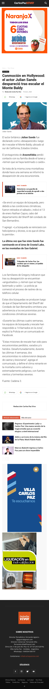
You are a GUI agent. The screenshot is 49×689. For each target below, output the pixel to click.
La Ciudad (30, 680)
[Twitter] (27, 671)
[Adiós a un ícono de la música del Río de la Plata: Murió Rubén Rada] (8, 440)
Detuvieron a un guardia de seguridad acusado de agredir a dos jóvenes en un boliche (30, 191)
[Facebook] (15, 671)
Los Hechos (21, 680)
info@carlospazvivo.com (30, 656)
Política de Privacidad (36, 682)
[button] (46, 3)
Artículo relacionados (11, 418)
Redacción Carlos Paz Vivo (13, 92)
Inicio (4, 68)
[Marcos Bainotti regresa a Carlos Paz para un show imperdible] (8, 450)
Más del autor (26, 418)
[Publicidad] (24, 30)
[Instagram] (21, 671)
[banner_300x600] (24, 531)
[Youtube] (33, 671)
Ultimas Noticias (10, 680)
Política (8, 682)
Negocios (25, 682)
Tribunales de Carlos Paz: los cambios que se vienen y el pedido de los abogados (30, 263)
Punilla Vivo (16, 682)
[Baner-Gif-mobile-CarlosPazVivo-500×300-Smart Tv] (19, 589)
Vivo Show (11, 68)
